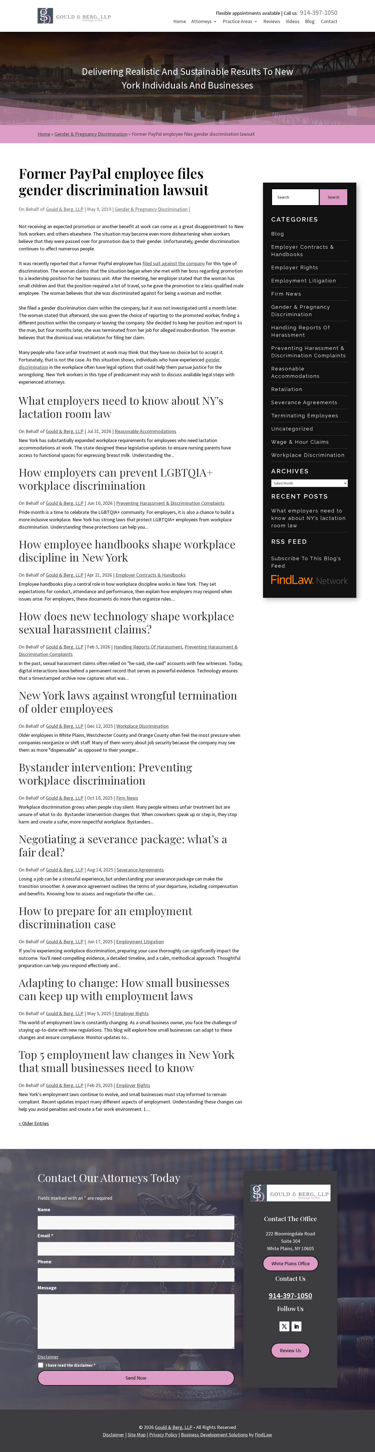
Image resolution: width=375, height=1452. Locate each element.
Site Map (136, 1434)
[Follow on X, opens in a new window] (284, 1326)
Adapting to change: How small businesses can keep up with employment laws (124, 989)
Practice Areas (237, 21)
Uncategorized (292, 429)
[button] (369, 1412)
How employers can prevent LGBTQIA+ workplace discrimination (116, 479)
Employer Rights (132, 1013)
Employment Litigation (140, 941)
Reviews (271, 21)
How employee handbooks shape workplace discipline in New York (127, 550)
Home (179, 21)
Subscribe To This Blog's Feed (306, 562)
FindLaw (263, 1434)
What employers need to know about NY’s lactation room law (121, 407)
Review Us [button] (290, 1350)
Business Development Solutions (214, 1434)
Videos (293, 21)
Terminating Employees (304, 415)
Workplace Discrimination (142, 726)
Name (44, 1209)
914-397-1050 (318, 12)
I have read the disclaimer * (71, 1365)
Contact (329, 21)
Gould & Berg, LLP (64, 209)
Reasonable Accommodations (145, 431)
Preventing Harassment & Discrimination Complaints (170, 503)
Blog (310, 21)
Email (45, 1235)
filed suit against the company (173, 263)
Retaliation (287, 389)
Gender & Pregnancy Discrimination (151, 209)
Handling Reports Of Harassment (148, 647)
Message (47, 1287)
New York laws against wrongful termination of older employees (128, 701)
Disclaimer (48, 1357)
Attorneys (201, 21)
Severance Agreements (140, 870)
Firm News (127, 798)
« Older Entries (34, 1123)
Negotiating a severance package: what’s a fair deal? (123, 845)
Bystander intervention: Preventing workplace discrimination (105, 773)
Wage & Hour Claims (300, 442)
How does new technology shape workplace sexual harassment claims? (126, 622)
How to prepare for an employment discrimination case (105, 917)
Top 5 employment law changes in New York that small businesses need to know (126, 1061)
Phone (44, 1261)
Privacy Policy (163, 1434)
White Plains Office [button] (291, 1263)
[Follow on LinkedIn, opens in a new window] (296, 1326)
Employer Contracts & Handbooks (151, 575)
